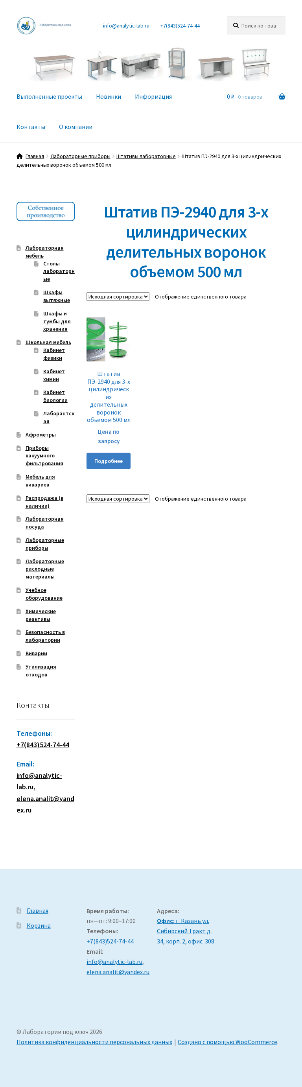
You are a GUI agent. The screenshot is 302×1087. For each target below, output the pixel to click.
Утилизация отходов (41, 670)
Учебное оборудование (44, 593)
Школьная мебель (48, 342)
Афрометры (41, 434)
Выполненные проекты (49, 96)
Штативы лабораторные (146, 156)
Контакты (31, 127)
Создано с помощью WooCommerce (227, 1042)
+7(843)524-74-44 (180, 25)
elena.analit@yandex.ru (118, 972)
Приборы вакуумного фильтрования (44, 455)
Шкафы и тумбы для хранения (57, 321)
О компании (75, 127)
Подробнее (108, 460)
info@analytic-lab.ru (126, 25)
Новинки (108, 96)
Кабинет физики (54, 353)
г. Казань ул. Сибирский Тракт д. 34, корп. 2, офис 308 (185, 931)
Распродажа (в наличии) (44, 501)
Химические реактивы (41, 615)
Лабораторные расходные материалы (45, 569)
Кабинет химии (54, 375)
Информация (153, 96)
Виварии (36, 653)
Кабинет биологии (55, 396)
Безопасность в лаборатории (45, 635)
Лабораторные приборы (80, 156)
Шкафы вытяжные (56, 296)
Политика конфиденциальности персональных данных (94, 1042)
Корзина (39, 925)
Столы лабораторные (59, 271)
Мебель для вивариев (40, 480)
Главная (35, 156)
